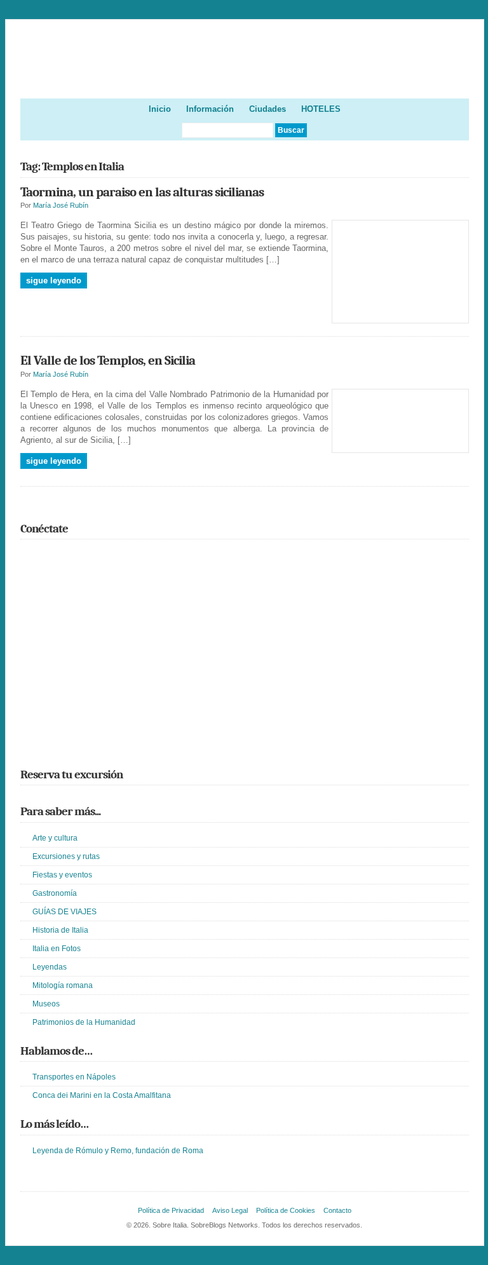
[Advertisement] (245, 666)
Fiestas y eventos (62, 874)
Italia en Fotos (56, 948)
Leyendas (49, 967)
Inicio (160, 109)
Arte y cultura (55, 838)
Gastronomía (54, 893)
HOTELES (321, 109)
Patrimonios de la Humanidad (83, 1022)
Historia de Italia (60, 930)
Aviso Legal (230, 1210)
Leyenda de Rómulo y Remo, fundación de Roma (117, 1150)
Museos (46, 1003)
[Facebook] (46, 556)
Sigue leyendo (53, 280)
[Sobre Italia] (245, 76)
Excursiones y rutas (66, 856)
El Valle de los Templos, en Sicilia (107, 360)
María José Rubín (60, 205)
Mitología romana (62, 985)
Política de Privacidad (171, 1210)
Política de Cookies (285, 1210)
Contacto (337, 1210)
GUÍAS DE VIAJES (64, 911)
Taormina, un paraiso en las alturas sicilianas (142, 192)
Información (210, 109)
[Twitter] (28, 556)
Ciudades (267, 109)
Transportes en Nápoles (74, 1076)
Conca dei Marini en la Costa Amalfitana (101, 1095)
